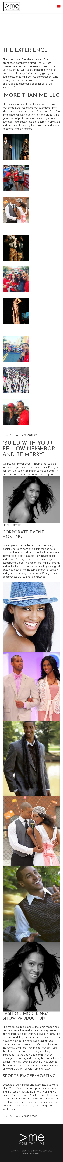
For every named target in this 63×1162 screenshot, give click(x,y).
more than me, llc (37, 1151)
